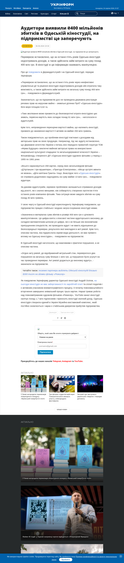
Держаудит (53, 312)
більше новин (62, 409)
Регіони (34, 13)
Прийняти (66, 560)
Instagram (66, 361)
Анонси (36, 8)
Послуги (8, 8)
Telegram (57, 361)
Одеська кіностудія (89, 173)
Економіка (17, 13)
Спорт (54, 13)
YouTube (78, 361)
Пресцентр (27, 8)
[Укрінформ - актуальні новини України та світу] (61, 4)
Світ (26, 13)
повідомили (34, 72)
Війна (7, 13)
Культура (44, 13)
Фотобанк (17, 8)
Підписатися (45, 352)
